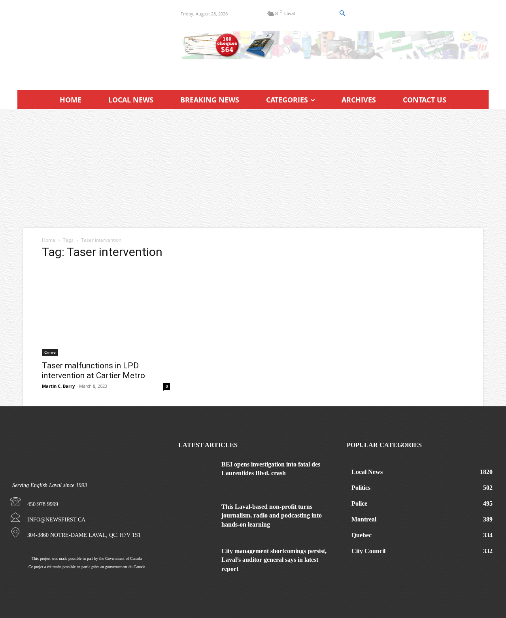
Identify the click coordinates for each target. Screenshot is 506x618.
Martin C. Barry (58, 386)
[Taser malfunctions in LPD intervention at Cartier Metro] (106, 311)
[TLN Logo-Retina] (89, 41)
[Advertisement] (253, 168)
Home (48, 240)
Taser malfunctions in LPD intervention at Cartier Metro (93, 370)
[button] (341, 13)
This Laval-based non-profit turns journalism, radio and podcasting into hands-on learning (271, 515)
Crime (50, 352)
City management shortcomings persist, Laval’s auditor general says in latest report (274, 560)
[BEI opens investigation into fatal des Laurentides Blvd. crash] (197, 473)
